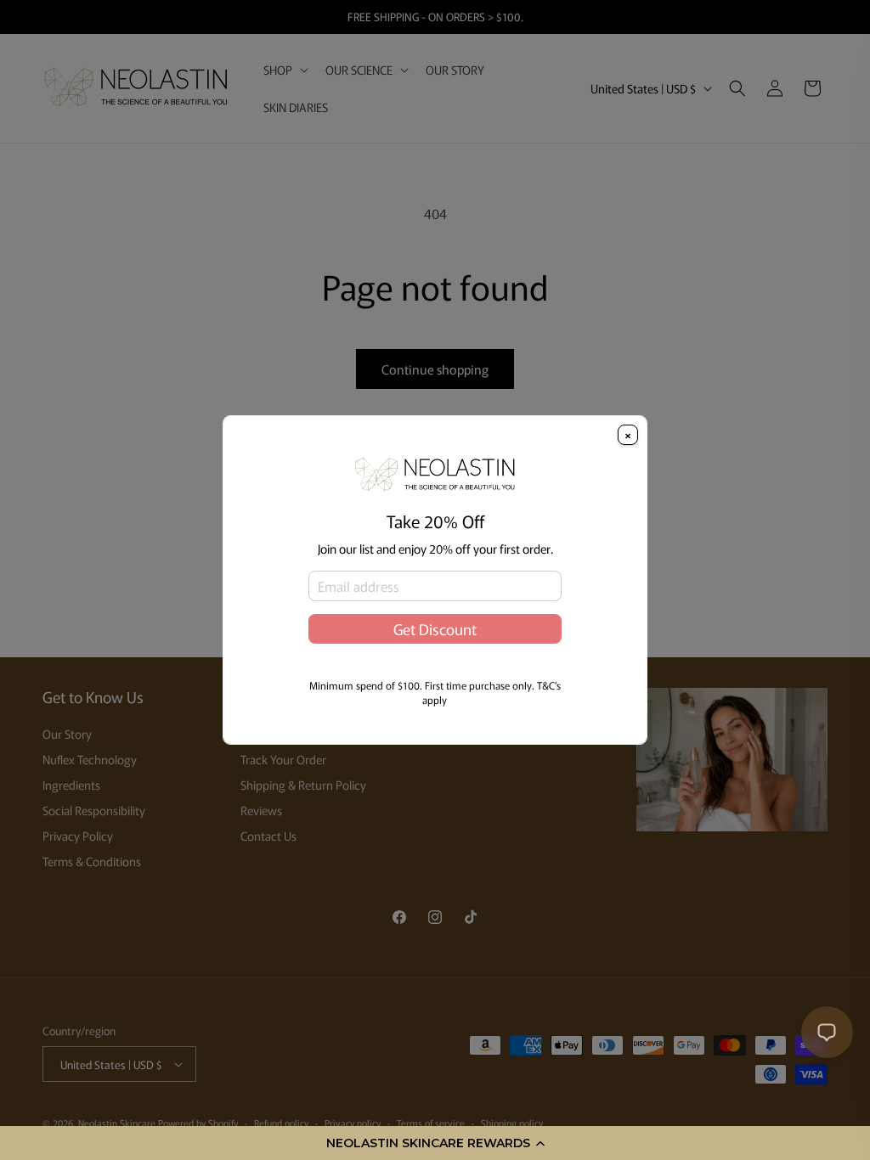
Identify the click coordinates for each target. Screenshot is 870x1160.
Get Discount (435, 628)
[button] (435, 1143)
